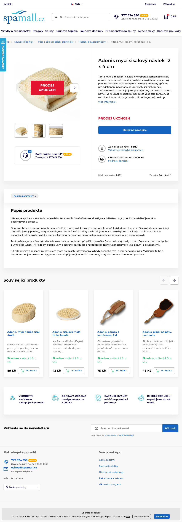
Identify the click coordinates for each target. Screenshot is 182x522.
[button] (74, 88)
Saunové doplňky (23, 41)
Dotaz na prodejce (135, 130)
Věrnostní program (110, 484)
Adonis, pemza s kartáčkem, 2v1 (108, 333)
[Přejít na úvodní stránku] (24, 17)
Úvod (6, 41)
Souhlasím (162, 516)
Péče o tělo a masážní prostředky (55, 41)
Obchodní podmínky (111, 472)
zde (128, 516)
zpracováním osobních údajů (119, 435)
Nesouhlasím (141, 516)
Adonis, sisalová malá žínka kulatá (66, 333)
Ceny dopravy (107, 459)
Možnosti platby (108, 466)
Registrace (150, 4)
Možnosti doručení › (118, 160)
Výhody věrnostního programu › (125, 150)
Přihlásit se (169, 4)
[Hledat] (56, 17)
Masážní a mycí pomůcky (92, 41)
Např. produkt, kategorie (74, 17)
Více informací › (107, 101)
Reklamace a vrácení (111, 478)
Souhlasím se (112, 435)
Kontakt (8, 4)
